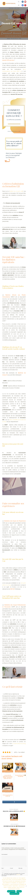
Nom (3, 868)
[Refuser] (26, 886)
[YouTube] (25, 2)
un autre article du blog (19, 743)
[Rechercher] (18, 2)
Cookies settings (14, 893)
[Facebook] (23, 5)
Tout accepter (11, 891)
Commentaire (5, 854)
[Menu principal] (18, 5)
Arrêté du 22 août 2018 (16, 191)
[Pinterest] (25, 5)
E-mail (11, 868)
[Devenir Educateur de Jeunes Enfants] (9, 3)
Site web (20, 868)
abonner (18, 874)
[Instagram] (23, 2)
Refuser (19, 891)
